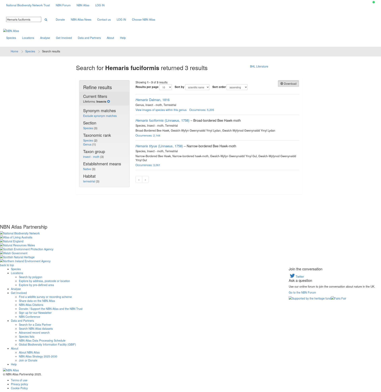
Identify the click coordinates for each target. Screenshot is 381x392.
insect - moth (91, 157)
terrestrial (89, 181)
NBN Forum (63, 5)
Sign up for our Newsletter (35, 313)
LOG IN (100, 5)
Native (87, 169)
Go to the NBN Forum (302, 292)
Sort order (219, 87)
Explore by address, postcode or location (44, 281)
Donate (60, 19)
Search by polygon (30, 277)
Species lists (26, 336)
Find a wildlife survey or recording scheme (45, 297)
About (110, 38)
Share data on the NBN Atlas (37, 301)
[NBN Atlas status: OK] (373, 2)
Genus (87, 144)
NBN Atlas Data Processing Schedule (42, 340)
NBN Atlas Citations (31, 305)
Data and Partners (89, 38)
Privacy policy (19, 384)
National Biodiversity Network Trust (28, 5)
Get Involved (64, 38)
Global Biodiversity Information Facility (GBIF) (47, 344)
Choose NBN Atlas (143, 19)
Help (123, 38)
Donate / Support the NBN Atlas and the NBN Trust (51, 309)
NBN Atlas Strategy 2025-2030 (38, 356)
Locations (28, 38)
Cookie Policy (19, 388)
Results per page (147, 87)
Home (14, 51)
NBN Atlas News (81, 19)
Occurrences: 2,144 (148, 135)
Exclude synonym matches (100, 116)
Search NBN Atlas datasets (36, 328)
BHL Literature (259, 66)
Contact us (104, 19)
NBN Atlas (83, 5)
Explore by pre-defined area (36, 285)
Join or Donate (28, 360)
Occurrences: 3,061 (148, 165)
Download (289, 84)
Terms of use (19, 380)
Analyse (45, 38)
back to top (7, 265)
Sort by (179, 87)
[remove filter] (108, 101)
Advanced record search (34, 332)
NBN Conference (29, 317)
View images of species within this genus (161, 110)
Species (11, 38)
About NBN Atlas (29, 352)
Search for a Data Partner (35, 325)
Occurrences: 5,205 (201, 110)
